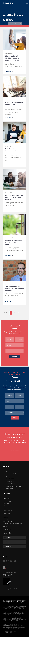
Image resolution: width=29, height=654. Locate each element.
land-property (13, 23)
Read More (8, 71)
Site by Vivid (6, 587)
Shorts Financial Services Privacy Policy (11, 603)
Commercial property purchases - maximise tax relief (14, 196)
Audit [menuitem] (7, 476)
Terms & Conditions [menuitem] (11, 572)
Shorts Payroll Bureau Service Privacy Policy (15, 602)
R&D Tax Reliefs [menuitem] (10, 481)
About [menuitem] (7, 471)
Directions (5, 508)
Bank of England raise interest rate (14, 103)
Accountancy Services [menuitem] (12, 474)
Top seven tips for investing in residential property (14, 288)
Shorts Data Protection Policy (13, 601)
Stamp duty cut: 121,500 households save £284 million (13, 57)
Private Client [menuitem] (9, 488)
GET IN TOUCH (14, 450)
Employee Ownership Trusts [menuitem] (13, 486)
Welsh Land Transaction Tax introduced (11, 150)
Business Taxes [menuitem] (10, 478)
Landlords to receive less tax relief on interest (13, 241)
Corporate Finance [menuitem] (11, 483)
